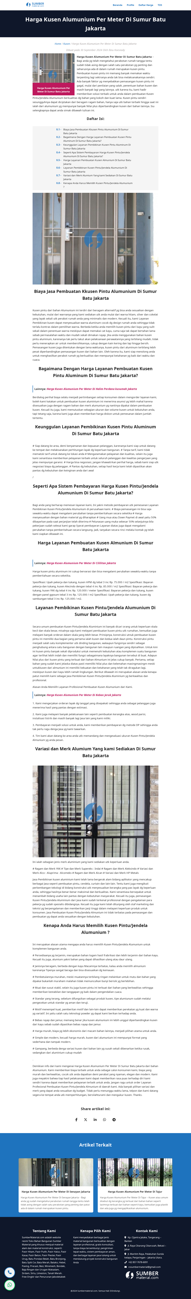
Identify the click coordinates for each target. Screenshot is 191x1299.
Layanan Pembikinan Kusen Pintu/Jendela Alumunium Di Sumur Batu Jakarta (95, 169)
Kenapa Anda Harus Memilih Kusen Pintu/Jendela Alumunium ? (98, 184)
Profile (130, 5)
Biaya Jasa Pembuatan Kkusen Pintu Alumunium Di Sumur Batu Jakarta (95, 131)
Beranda (117, 5)
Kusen (66, 43)
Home (58, 43)
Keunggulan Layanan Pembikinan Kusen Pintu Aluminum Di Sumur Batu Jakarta (97, 146)
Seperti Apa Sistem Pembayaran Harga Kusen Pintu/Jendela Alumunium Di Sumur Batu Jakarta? (96, 154)
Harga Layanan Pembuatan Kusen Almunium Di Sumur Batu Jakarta (97, 161)
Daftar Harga (146, 5)
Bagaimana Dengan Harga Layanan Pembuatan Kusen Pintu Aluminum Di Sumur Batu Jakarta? (97, 138)
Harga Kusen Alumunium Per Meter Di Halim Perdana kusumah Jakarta (92, 389)
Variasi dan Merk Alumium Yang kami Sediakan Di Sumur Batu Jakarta (97, 177)
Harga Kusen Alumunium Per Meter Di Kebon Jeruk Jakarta (84, 695)
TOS (160, 5)
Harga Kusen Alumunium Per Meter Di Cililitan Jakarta (81, 563)
